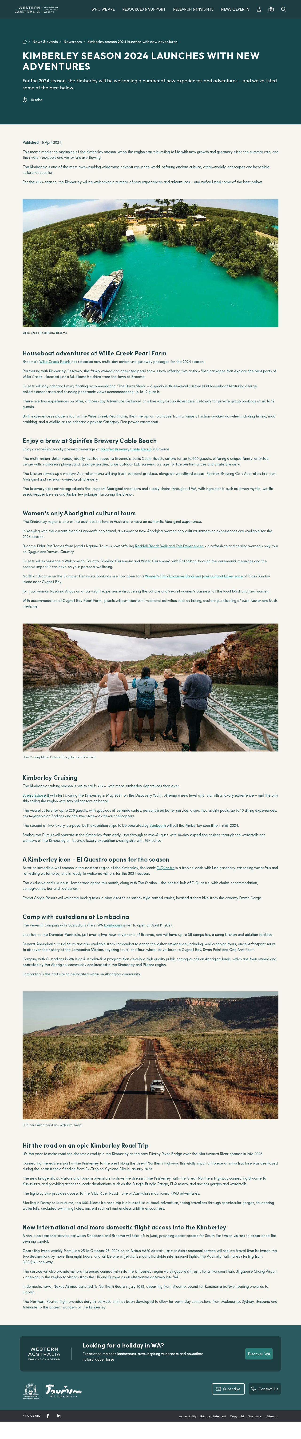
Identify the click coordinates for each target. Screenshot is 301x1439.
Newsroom (72, 41)
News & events (45, 41)
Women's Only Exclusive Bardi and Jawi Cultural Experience (194, 576)
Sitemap (272, 1416)
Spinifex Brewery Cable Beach (126, 449)
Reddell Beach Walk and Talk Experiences (169, 546)
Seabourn (158, 825)
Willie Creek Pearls (55, 361)
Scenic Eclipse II (36, 795)
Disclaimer (255, 1416)
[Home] (27, 41)
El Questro (165, 867)
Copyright (237, 1416)
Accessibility (188, 1416)
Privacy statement (213, 1416)
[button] (47, 1416)
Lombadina (113, 925)
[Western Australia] (37, 9)
